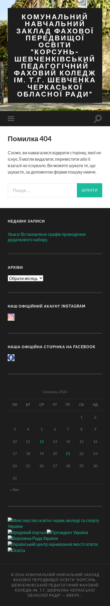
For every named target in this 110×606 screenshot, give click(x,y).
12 (42, 441)
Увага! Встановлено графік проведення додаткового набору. (47, 237)
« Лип (14, 489)
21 (68, 453)
